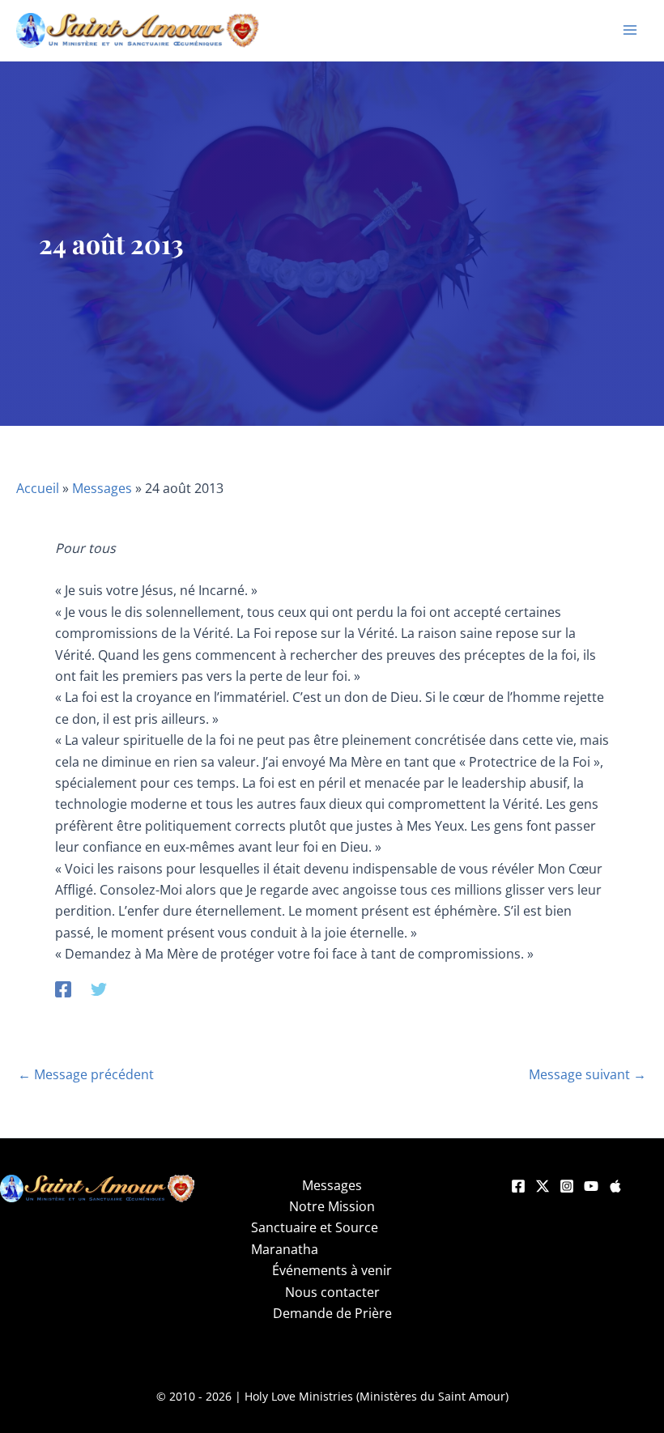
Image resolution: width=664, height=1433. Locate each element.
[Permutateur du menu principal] (630, 30)
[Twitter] (99, 989)
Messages (102, 488)
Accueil (37, 488)
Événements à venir (332, 1270)
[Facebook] (63, 989)
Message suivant (587, 1074)
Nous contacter (332, 1292)
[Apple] (615, 1186)
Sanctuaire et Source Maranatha (314, 1237)
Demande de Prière (332, 1313)
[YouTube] (591, 1186)
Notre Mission (332, 1206)
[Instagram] (567, 1186)
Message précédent (86, 1074)
